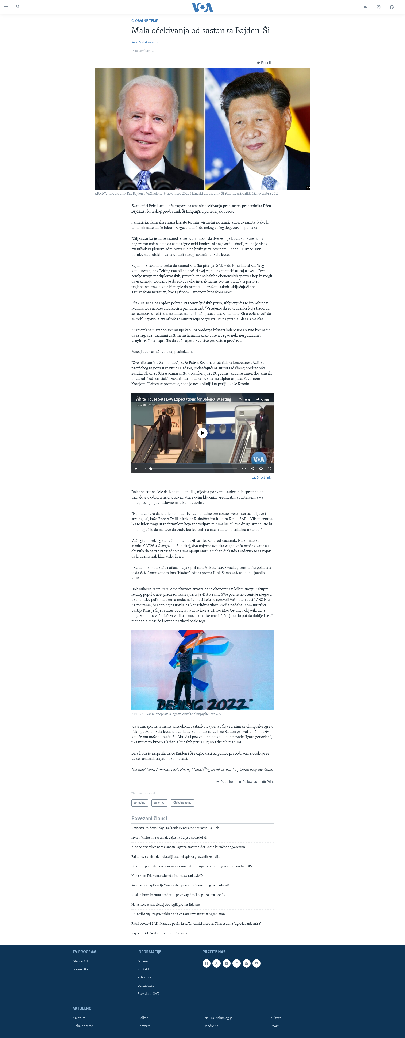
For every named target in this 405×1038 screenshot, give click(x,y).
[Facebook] (391, 7)
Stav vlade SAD (148, 994)
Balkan (143, 1018)
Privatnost (145, 978)
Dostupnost (146, 986)
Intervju (144, 1026)
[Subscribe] (256, 963)
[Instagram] (378, 7)
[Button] (265, 63)
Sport (274, 1026)
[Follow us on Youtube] (227, 963)
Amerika (79, 1018)
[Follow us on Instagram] (236, 963)
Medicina (211, 1026)
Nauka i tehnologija (218, 1018)
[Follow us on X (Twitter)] (216, 963)
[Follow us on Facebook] (206, 963)
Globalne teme (144, 21)
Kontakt (143, 970)
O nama (143, 961)
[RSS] (247, 963)
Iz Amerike (81, 970)
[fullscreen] (269, 468)
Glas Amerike (149, 405)
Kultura (275, 1018)
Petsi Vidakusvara (144, 42)
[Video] (365, 7)
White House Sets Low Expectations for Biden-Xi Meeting (183, 399)
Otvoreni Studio (84, 961)
